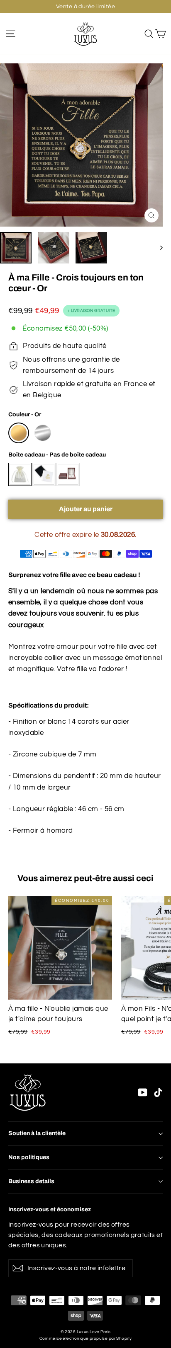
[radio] (18, 433)
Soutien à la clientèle (37, 1133)
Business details (31, 1181)
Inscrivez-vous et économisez (49, 1209)
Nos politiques (28, 1157)
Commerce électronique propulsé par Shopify (85, 1338)
